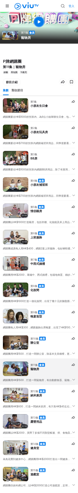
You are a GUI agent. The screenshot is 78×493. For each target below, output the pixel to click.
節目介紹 (12, 82)
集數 (6, 90)
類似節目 (17, 90)
